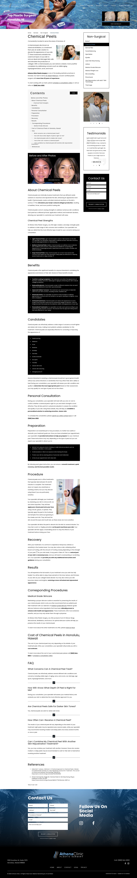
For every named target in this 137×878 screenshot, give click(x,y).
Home (29, 33)
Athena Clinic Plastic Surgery (37, 73)
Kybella (87, 57)
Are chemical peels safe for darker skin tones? (46, 138)
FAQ (32, 131)
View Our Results (116, 24)
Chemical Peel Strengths (39, 103)
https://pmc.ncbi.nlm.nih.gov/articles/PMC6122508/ (46, 774)
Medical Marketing (38, 874)
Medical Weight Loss (91, 70)
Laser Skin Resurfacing (92, 61)
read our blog (70, 628)
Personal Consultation (38, 110)
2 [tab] (93, 123)
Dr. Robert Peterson (52, 76)
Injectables (88, 54)
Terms (103, 208)
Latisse (87, 64)
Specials (90, 5)
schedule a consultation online (62, 83)
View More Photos (54, 180)
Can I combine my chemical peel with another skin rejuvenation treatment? (51, 143)
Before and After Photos (39, 98)
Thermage (88, 85)
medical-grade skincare (59, 606)
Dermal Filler (89, 48)
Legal (76, 867)
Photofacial (89, 77)
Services (73, 5)
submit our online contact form (62, 416)
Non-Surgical (44, 33)
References (35, 147)
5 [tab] (102, 123)
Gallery (82, 5)
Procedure (34, 116)
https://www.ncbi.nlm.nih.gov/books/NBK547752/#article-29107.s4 (51, 780)
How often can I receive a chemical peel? (45, 140)
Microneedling (89, 74)
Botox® (87, 41)
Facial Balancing (90, 51)
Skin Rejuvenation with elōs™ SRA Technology (95, 81)
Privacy (99, 208)
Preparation (35, 113)
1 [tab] (90, 123)
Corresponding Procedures (40, 123)
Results (33, 121)
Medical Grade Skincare (39, 126)
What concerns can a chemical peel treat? (45, 133)
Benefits (33, 105)
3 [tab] (96, 123)
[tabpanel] (96, 107)
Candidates (35, 108)
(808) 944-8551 (39, 85)
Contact (113, 5)
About (98, 5)
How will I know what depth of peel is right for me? (47, 136)
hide (73, 93)
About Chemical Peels (38, 100)
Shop (105, 5)
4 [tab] (99, 123)
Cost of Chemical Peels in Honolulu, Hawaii (45, 128)
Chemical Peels (90, 44)
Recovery (34, 118)
